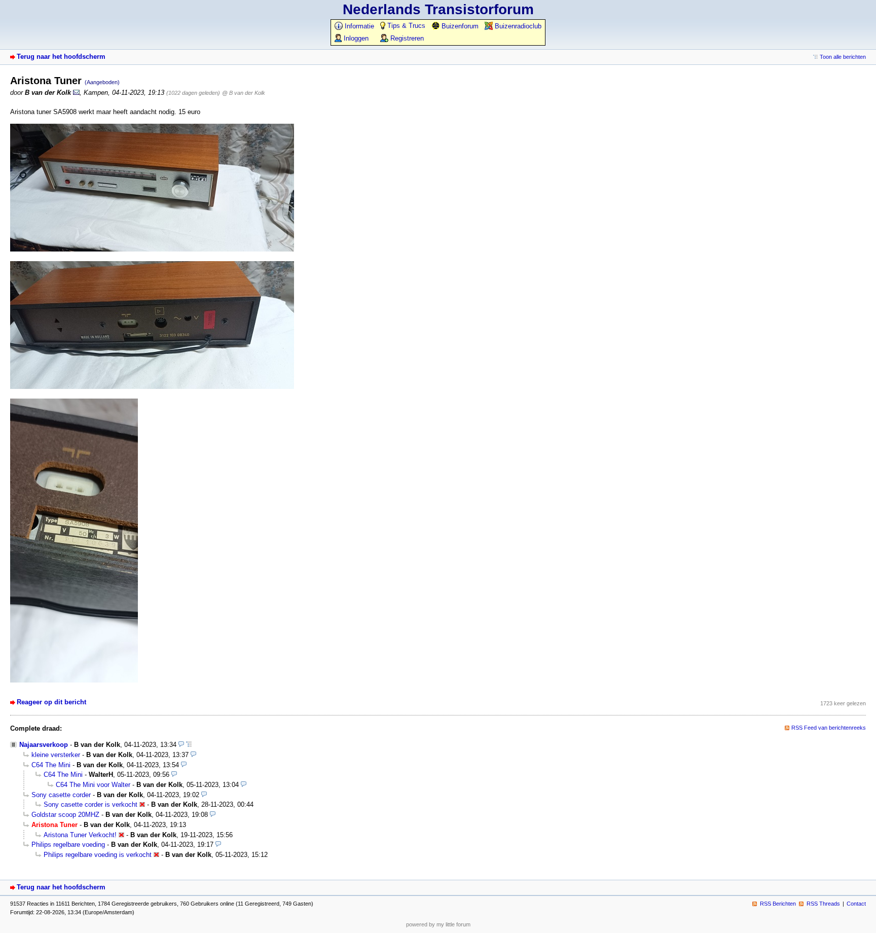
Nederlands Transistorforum (438, 9)
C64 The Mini (50, 765)
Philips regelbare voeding (68, 844)
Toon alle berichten (843, 57)
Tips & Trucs (405, 25)
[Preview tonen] (181, 744)
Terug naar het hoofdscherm (61, 56)
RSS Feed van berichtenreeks (828, 728)
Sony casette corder (61, 795)
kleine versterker (55, 755)
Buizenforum (459, 26)
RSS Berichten (778, 904)
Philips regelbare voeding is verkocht (98, 854)
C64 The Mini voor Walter (93, 784)
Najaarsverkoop (43, 744)
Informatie (358, 26)
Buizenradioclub (517, 26)
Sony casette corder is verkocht (90, 804)
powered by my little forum (438, 924)
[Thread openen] (189, 744)
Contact (856, 904)
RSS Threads (823, 904)
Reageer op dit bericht (51, 702)
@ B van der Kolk (243, 93)
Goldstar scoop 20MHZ (65, 814)
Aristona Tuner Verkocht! (80, 835)
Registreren (406, 38)
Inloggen (355, 38)
